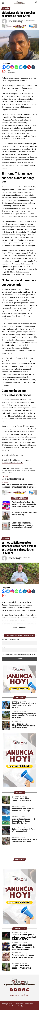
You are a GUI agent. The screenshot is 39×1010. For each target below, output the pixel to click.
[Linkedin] (25, 67)
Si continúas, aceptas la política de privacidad (19, 655)
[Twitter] (8, 67)
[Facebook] (4, 67)
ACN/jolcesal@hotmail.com (12, 455)
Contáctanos (25, 995)
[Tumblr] (33, 67)
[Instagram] (12, 67)
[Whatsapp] (16, 67)
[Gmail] (4, 71)
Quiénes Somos (14, 995)
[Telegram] (21, 67)
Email (3, 647)
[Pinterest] (29, 67)
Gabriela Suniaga (15, 559)
